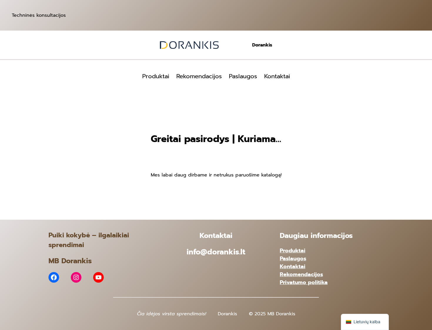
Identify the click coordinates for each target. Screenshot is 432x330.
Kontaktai (292, 266)
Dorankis (262, 45)
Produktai (292, 250)
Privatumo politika (304, 282)
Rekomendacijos (301, 274)
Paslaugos (293, 258)
